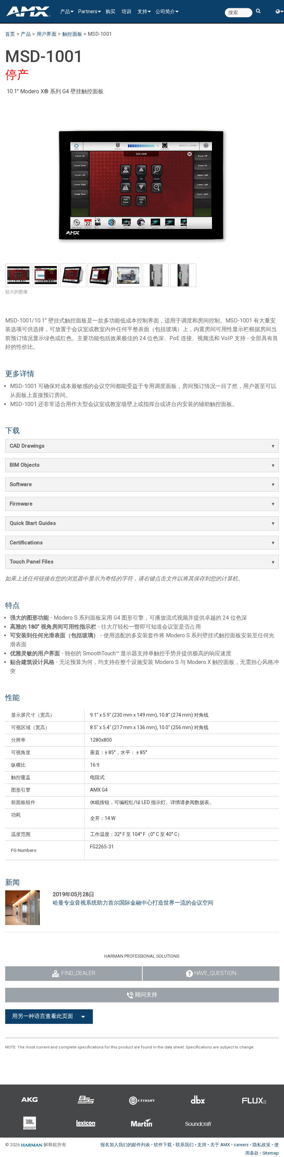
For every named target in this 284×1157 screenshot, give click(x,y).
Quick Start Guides (33, 523)
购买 (110, 11)
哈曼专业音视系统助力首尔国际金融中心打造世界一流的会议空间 (133, 902)
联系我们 (185, 1144)
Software (21, 484)
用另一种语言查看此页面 (42, 1016)
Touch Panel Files (31, 562)
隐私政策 (261, 1144)
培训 (126, 11)
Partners (87, 11)
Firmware (21, 504)
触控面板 (72, 34)
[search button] (258, 8)
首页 (10, 34)
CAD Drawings (27, 446)
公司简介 (165, 11)
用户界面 (46, 34)
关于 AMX (220, 1144)
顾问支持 (146, 994)
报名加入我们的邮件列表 (125, 1144)
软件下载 (163, 1144)
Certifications (26, 542)
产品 (65, 11)
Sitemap (271, 1153)
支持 (142, 11)
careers (241, 1144)
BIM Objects (24, 465)
